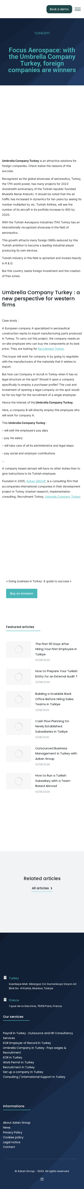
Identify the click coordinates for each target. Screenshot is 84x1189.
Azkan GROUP (35, 481)
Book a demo (59, 9)
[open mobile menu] (78, 9)
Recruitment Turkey (51, 348)
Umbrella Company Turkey (62, 496)
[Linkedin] (42, 1179)
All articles (40, 888)
